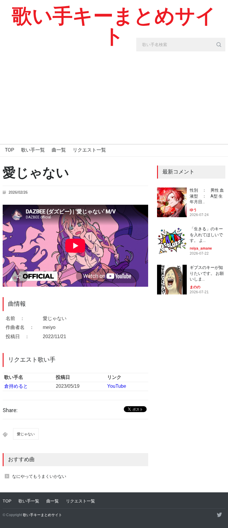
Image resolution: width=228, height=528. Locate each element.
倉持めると (16, 386)
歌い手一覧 (33, 150)
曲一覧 (59, 150)
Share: (10, 410)
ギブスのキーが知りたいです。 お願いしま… (207, 273)
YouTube (116, 386)
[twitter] (219, 514)
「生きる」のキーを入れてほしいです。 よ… (206, 234)
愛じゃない (26, 434)
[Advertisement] (114, 99)
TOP (9, 150)
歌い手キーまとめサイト (114, 26)
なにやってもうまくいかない (39, 476)
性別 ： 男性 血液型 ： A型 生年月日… (207, 196)
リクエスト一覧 (89, 150)
